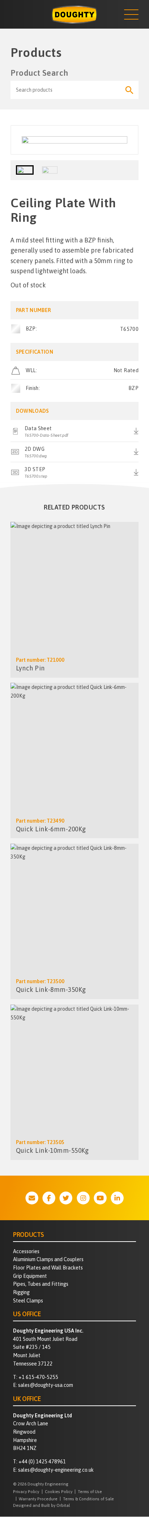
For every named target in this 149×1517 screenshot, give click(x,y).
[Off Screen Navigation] (131, 14)
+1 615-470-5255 (38, 1377)
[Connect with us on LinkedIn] (117, 1198)
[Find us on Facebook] (49, 1198)
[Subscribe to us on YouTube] (100, 1198)
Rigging (21, 1292)
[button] (25, 170)
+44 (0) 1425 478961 (42, 1461)
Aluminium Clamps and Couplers (48, 1259)
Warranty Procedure (38, 1499)
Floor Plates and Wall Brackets (48, 1268)
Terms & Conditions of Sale (88, 1499)
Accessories (26, 1251)
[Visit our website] (32, 1198)
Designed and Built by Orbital (41, 1505)
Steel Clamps (28, 1301)
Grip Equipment (30, 1276)
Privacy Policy (26, 1491)
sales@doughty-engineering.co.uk (56, 1470)
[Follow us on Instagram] (83, 1198)
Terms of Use (90, 1491)
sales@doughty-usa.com (45, 1385)
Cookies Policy (58, 1491)
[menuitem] (74, 1251)
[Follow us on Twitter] (66, 1198)
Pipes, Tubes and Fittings (40, 1284)
